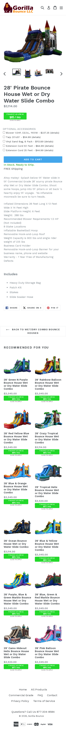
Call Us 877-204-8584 (41, 711)
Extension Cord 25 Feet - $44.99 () (29, 150)
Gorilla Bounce (36, 716)
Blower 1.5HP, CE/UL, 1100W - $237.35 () (32, 132)
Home (23, 689)
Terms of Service (44, 701)
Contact (52, 695)
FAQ (40, 695)
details (54, 132)
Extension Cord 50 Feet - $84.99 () (29, 146)
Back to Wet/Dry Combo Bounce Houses (35, 331)
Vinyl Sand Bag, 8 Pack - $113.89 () (29, 141)
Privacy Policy (20, 701)
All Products (39, 689)
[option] (16, 72)
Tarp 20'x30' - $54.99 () (23, 137)
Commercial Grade (21, 695)
